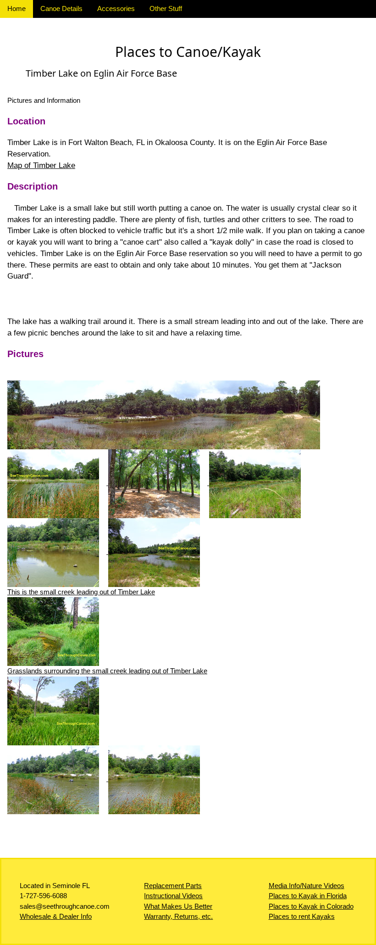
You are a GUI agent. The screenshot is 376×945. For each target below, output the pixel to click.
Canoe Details (61, 8)
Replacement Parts (173, 885)
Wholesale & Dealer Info (56, 916)
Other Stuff (165, 8)
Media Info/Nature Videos (306, 885)
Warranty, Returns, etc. (178, 916)
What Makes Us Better (178, 906)
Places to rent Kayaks (302, 916)
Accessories (116, 8)
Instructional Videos (173, 896)
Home (16, 8)
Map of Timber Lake (41, 165)
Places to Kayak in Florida (308, 896)
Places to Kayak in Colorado (311, 906)
